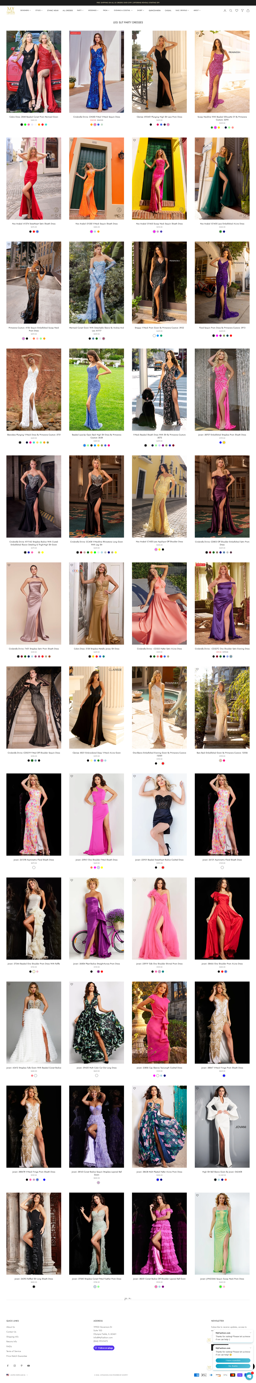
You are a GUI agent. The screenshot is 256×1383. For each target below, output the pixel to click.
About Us (10, 1327)
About (196, 10)
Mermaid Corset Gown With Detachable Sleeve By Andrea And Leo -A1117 (96, 329)
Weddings (92, 10)
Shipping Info (12, 1336)
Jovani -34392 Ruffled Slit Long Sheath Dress (34, 1278)
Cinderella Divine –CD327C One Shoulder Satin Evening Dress (222, 648)
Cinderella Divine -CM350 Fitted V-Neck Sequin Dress (96, 116)
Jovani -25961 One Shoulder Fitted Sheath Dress (96, 859)
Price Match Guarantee (16, 1356)
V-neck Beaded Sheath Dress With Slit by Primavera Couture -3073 (159, 436)
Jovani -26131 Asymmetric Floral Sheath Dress (222, 859)
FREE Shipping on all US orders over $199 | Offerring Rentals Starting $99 (128, 2)
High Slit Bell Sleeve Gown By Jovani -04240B (222, 1171)
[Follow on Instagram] (14, 1365)
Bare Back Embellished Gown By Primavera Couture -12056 (222, 752)
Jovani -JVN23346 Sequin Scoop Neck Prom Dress (222, 1278)
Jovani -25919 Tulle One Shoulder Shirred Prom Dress (159, 963)
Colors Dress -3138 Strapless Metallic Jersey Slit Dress (96, 648)
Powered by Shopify (120, 1375)
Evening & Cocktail (122, 10)
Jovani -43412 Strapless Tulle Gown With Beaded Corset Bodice (34, 1067)
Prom (105, 10)
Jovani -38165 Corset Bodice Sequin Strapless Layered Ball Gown (97, 1173)
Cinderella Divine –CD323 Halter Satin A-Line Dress (159, 648)
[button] (249, 1376)
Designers (24, 10)
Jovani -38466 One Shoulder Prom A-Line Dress (222, 963)
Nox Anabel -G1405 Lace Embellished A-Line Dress (222, 223)
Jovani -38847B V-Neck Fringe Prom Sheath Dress (34, 1171)
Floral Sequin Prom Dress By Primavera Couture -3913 (222, 327)
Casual (168, 10)
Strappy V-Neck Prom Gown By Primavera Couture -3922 (159, 327)
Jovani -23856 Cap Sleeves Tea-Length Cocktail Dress (159, 1067)
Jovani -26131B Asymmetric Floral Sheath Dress (34, 859)
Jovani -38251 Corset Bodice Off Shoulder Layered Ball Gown (159, 1278)
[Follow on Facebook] (7, 1365)
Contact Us (11, 1331)
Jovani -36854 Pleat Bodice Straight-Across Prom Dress (96, 963)
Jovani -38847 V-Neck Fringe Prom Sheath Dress (222, 1067)
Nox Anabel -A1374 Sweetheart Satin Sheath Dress (33, 223)
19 (129, 1298)
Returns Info (11, 1341)
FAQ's (9, 1346)
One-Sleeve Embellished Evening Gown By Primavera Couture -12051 (159, 754)
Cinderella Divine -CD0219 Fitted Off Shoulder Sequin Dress (34, 752)
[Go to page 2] (130, 1298)
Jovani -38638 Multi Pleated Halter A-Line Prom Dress (159, 1171)
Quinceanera (155, 10)
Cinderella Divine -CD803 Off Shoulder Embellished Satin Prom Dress (222, 543)
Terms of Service (13, 1351)
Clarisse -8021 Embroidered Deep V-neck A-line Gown (97, 752)
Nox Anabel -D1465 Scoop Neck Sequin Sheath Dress (159, 223)
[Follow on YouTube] (28, 1365)
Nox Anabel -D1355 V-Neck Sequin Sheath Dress (97, 223)
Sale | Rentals (181, 10)
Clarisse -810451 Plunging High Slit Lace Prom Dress (159, 116)
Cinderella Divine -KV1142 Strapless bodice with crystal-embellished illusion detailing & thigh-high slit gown (33, 543)
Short (139, 10)
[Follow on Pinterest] (21, 1365)
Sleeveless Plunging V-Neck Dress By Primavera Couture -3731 (34, 434)
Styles (38, 10)
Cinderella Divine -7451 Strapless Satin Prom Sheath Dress (34, 648)
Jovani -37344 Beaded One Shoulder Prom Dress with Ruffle (34, 963)
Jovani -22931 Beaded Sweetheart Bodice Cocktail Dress (159, 859)
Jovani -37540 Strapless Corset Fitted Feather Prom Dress (96, 1278)
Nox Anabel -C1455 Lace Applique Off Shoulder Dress (159, 541)
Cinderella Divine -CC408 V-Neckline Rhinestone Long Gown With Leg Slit (96, 543)
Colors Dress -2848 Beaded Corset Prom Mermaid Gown (33, 116)
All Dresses (68, 10)
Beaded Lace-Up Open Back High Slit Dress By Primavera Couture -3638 (96, 436)
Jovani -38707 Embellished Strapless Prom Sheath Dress (222, 434)
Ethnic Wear (52, 10)
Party (79, 10)
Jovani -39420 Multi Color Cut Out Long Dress (97, 1067)
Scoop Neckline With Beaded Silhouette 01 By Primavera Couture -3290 (222, 118)
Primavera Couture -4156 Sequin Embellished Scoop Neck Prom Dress (34, 329)
